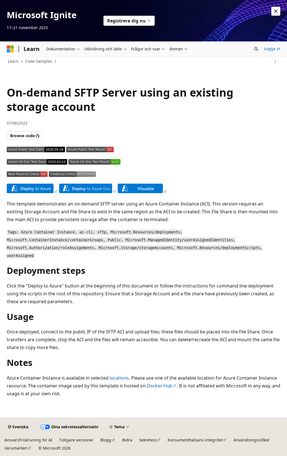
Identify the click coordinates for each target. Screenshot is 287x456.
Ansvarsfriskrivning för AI (28, 440)
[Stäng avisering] (275, 11)
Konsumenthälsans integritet (195, 440)
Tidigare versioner (76, 440)
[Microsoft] (10, 49)
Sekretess (148, 440)
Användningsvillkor (251, 440)
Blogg (105, 440)
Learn (13, 61)
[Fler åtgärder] (275, 61)
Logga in (272, 48)
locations (119, 378)
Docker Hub (159, 386)
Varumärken (15, 448)
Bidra (127, 440)
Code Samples (38, 61)
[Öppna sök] (256, 49)
